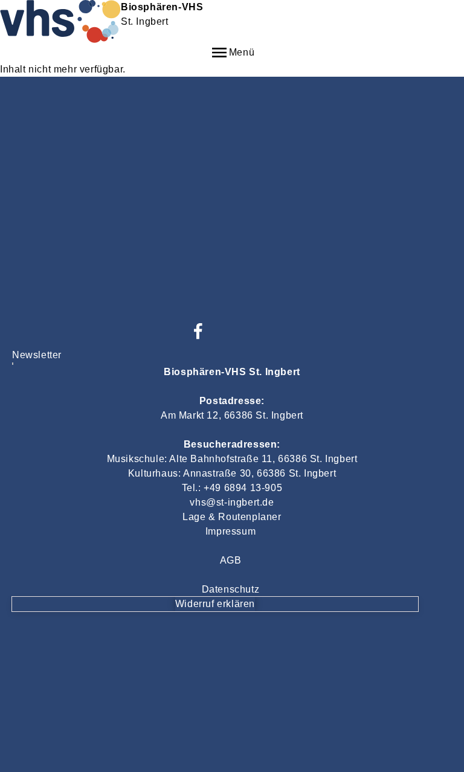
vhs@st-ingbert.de (232, 502)
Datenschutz (231, 589)
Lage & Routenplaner (231, 517)
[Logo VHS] (12, 364)
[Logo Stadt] (12, 363)
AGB (231, 560)
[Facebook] (198, 331)
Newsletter (37, 355)
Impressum (230, 531)
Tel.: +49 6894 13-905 (232, 488)
